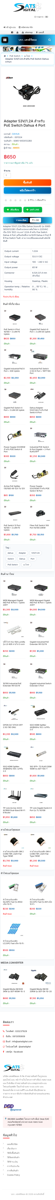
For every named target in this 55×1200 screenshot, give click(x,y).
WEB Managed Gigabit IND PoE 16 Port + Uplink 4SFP (40, 602)
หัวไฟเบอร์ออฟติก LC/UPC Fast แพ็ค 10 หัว (13, 942)
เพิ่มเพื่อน (14, 209)
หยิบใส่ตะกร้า (27, 190)
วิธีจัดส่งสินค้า (13, 1157)
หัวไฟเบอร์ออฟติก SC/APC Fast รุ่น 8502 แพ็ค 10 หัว (12, 901)
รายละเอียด (21, 220)
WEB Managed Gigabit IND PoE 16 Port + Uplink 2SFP (14, 602)
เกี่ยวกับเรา (12, 1148)
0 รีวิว (31, 200)
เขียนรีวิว (41, 200)
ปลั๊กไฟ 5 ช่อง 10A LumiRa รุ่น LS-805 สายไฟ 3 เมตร (14, 643)
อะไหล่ (27, 56)
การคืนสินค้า (13, 1170)
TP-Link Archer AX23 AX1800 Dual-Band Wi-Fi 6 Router (14, 810)
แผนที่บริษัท (12, 1144)
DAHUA (16, 134)
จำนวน (7, 170)
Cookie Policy (13, 1175)
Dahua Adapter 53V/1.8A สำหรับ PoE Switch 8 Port (39, 410)
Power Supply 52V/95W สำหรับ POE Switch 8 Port (14, 449)
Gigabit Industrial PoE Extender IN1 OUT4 (39, 643)
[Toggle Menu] (4, 40)
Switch (11, 559)
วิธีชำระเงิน (12, 1161)
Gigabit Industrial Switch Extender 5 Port (40, 684)
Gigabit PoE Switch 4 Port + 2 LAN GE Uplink (14, 409)
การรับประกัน (13, 1166)
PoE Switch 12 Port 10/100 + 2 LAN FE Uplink (12, 527)
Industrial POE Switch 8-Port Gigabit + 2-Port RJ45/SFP (40, 449)
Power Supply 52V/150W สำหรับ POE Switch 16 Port (39, 488)
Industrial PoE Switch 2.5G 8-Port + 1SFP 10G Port (40, 370)
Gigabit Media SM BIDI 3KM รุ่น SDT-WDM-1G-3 (14, 990)
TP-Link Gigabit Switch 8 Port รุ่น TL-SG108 (41, 809)
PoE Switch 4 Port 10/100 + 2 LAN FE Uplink (12, 331)
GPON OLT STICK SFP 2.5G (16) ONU (13, 726)
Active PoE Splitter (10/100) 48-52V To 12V (14, 487)
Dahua (22, 559)
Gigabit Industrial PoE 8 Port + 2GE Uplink (14, 369)
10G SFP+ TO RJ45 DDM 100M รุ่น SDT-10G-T (40, 767)
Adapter (22, 553)
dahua (10, 553)
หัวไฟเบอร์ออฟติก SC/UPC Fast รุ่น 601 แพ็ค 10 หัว (41, 901)
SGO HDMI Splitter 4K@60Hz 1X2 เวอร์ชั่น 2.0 (40, 727)
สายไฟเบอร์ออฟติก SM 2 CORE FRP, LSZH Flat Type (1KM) (13, 853)
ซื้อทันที (27, 182)
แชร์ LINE (34, 209)
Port (32, 559)
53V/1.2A (36, 553)
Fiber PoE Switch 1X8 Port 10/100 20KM (39, 526)
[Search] (49, 39)
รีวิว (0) (35, 220)
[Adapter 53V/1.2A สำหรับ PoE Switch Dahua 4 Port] (27, 92)
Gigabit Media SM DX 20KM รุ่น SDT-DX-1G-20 (41, 990)
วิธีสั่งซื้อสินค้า (13, 1153)
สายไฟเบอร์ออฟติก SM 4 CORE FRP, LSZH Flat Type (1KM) (40, 853)
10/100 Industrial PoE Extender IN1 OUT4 (12, 684)
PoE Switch (15, 56)
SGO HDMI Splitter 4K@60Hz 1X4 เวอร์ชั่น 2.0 (13, 768)
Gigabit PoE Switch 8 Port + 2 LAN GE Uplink (40, 330)
